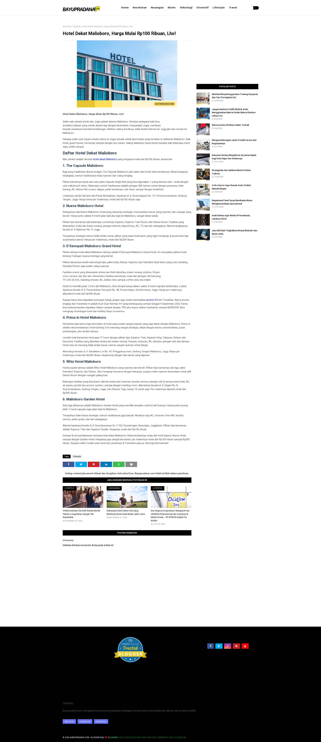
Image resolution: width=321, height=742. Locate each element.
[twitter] (219, 646)
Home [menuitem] (125, 7)
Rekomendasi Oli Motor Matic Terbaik (230, 125)
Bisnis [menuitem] (172, 7)
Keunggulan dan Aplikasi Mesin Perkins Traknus (231, 172)
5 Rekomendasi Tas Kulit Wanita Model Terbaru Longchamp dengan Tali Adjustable (81, 513)
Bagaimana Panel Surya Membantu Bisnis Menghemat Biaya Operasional (232, 202)
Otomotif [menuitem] (202, 7)
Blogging (113, 737)
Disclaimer (101, 721)
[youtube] (245, 646)
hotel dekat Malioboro (105, 159)
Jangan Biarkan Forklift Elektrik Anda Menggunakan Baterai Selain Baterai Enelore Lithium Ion (234, 112)
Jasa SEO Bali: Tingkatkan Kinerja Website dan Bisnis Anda (234, 232)
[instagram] (227, 646)
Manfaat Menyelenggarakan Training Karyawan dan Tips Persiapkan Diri (235, 96)
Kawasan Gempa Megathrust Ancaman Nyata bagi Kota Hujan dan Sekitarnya (234, 157)
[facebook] (210, 646)
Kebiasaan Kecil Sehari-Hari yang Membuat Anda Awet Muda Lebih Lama (126, 512)
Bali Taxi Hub (144, 737)
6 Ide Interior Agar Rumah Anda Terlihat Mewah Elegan (231, 187)
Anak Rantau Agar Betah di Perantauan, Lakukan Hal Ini (231, 217)
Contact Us (85, 721)
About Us (69, 721)
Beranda (67, 26)
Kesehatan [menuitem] (140, 7)
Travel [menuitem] (233, 7)
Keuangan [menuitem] (157, 7)
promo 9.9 (152, 299)
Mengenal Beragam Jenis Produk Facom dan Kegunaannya (234, 142)
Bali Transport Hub (162, 737)
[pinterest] (236, 646)
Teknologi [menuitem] (186, 7)
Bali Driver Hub (127, 737)
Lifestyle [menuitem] (219, 7)
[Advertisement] (227, 54)
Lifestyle (76, 26)
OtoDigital (180, 737)
